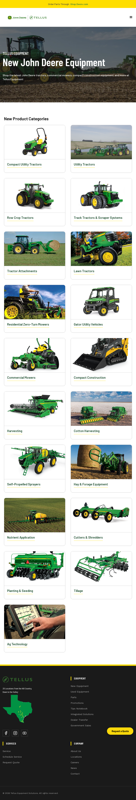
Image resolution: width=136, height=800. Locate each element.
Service (7, 751)
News (74, 768)
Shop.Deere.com (79, 4)
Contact (75, 773)
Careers (75, 762)
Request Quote (11, 762)
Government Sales (81, 725)
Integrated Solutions (82, 714)
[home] (26, 17)
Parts (73, 697)
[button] (131, 17)
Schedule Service (12, 756)
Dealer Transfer (79, 719)
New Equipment (80, 686)
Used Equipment (80, 691)
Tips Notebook (79, 708)
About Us (76, 751)
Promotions (77, 703)
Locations (76, 756)
